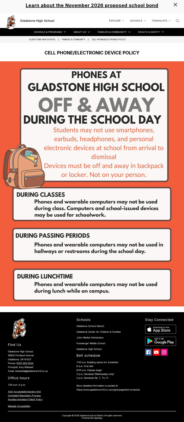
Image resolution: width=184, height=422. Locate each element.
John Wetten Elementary (90, 337)
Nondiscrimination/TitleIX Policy (25, 399)
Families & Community (112, 32)
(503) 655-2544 (24, 363)
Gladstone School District (90, 326)
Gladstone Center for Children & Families (98, 331)
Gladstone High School (42, 39)
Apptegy (98, 418)
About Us (79, 32)
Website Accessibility (19, 406)
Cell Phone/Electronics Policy (109, 39)
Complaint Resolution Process (24, 395)
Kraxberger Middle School (90, 343)
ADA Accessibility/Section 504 (24, 391)
